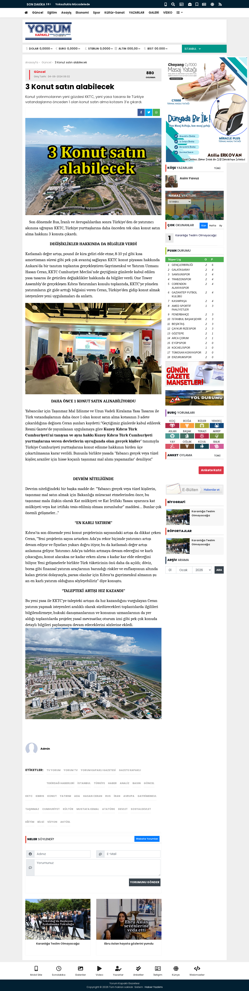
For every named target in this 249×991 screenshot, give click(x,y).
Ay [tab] (220, 225)
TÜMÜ (217, 168)
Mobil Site (36, 975)
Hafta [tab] (212, 225)
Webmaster (197, 975)
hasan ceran (92, 796)
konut (52, 796)
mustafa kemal (87, 809)
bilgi (40, 822)
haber (112, 783)
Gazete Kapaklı (130, 770)
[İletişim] (181, 4)
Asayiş (66, 12)
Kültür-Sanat (114, 12)
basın (136, 783)
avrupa (128, 796)
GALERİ (154, 12)
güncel (149, 783)
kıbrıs (40, 796)
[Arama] (173, 4)
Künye (176, 975)
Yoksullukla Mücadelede (72, 4)
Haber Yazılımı (154, 987)
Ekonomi (82, 12)
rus (108, 796)
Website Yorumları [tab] (147, 838)
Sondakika (58, 975)
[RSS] (220, 4)
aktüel (65, 822)
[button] (179, 12)
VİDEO (167, 12)
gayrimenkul (147, 796)
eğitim (29, 822)
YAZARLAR (136, 12)
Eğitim (52, 12)
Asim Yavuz (189, 178)
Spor (96, 12)
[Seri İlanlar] (197, 4)
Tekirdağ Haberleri (60, 783)
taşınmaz (32, 809)
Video (99, 975)
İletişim (157, 975)
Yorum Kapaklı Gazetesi (98, 770)
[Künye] (212, 4)
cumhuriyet (51, 809)
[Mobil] (166, 4)
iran (117, 796)
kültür (68, 809)
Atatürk (108, 809)
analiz (124, 783)
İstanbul (84, 783)
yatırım (65, 796)
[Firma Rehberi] (190, 4)
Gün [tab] (203, 225)
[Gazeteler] (204, 4)
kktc (28, 796)
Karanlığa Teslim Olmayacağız (192, 237)
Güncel (37, 12)
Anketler (138, 975)
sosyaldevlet (141, 809)
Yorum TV (71, 770)
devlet (123, 809)
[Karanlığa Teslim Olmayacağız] (178, 517)
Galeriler (80, 975)
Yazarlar (118, 975)
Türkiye (99, 783)
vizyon (52, 822)
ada (77, 796)
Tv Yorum (53, 770)
